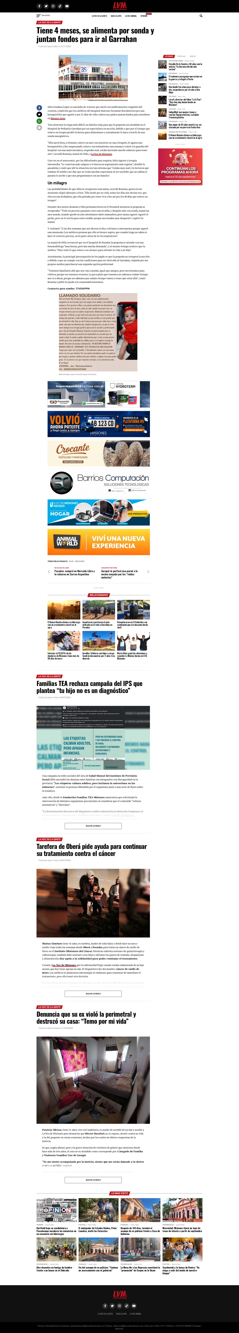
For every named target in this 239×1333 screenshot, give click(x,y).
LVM (72, 561)
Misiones (80, 561)
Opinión (145, 15)
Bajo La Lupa (116, 15)
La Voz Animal (131, 15)
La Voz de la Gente (99, 15)
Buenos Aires (58, 118)
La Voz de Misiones (101, 153)
